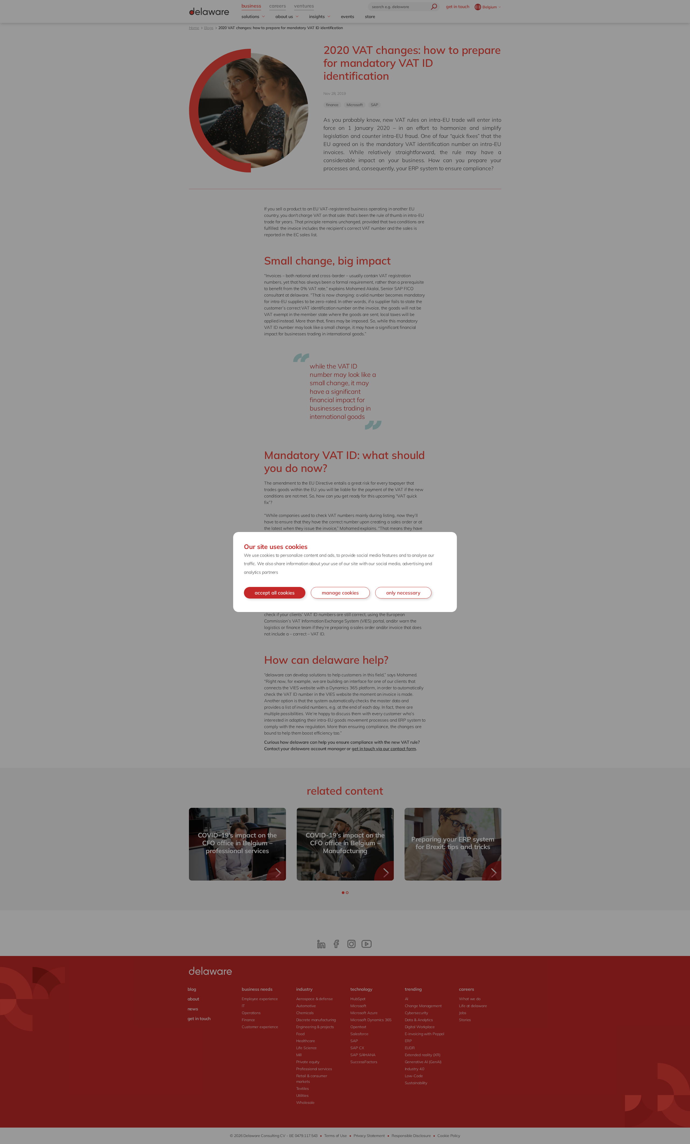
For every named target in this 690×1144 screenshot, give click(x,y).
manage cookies (340, 593)
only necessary (403, 593)
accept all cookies (275, 593)
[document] (345, 572)
